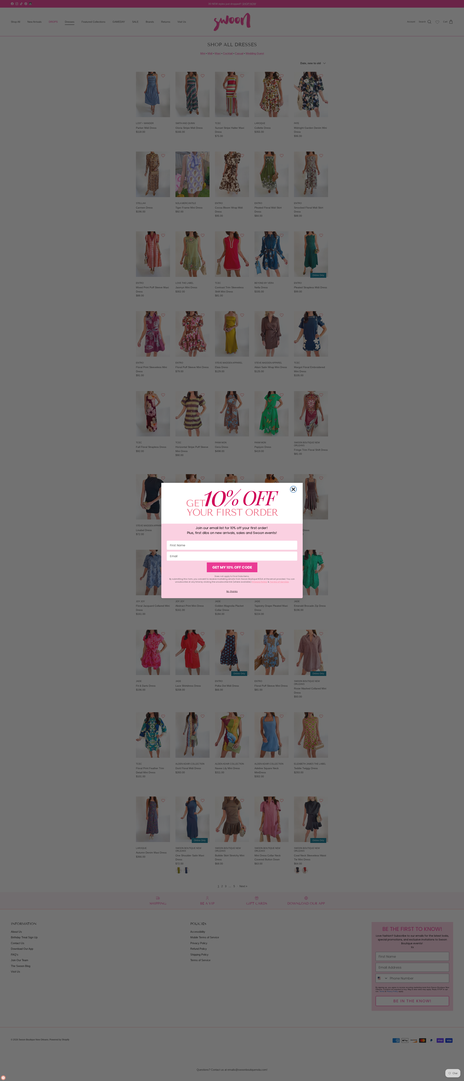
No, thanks (232, 591)
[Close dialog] (293, 489)
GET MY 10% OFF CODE (232, 567)
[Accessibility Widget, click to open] (3, 1077)
